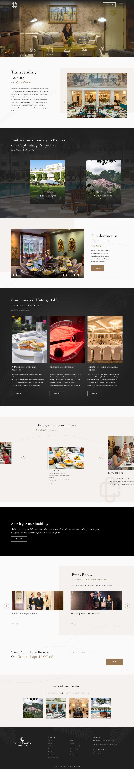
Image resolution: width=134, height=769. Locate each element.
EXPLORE (76, 473)
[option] (29, 356)
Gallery (72, 737)
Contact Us (73, 740)
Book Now (109, 5)
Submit (114, 659)
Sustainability (74, 752)
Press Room (51, 752)
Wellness (50, 743)
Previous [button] (23, 455)
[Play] (47, 253)
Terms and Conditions (76, 743)
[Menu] (121, 5)
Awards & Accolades (54, 755)
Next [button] (101, 455)
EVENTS (101, 54)
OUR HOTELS (50, 54)
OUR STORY (32, 54)
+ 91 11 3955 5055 (63, 473)
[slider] (36, 275)
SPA (84, 54)
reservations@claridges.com (105, 737)
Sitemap (56, 763)
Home (50, 737)
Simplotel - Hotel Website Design (70, 763)
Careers (72, 749)
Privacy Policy (74, 746)
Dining (50, 740)
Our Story (51, 749)
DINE (67, 54)
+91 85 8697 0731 (70, 473)
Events (50, 746)
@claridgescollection (54, 690)
